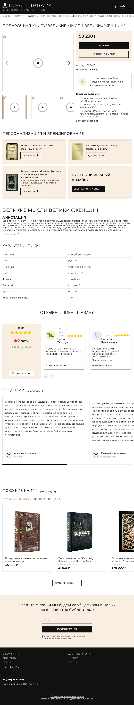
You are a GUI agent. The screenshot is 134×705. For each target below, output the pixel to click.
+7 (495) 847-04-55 (13, 679)
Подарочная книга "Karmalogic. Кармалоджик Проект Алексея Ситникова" (77, 560)
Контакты (9, 657)
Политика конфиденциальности (57, 638)
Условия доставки (87, 120)
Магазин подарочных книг (54, 699)
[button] (69, 63)
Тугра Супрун (62, 341)
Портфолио (10, 666)
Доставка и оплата (81, 653)
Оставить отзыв (21, 373)
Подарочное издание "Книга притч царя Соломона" (26, 560)
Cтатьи (72, 662)
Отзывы (8, 662)
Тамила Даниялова (109, 341)
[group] (38, 63)
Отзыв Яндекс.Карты (56, 365)
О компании (11, 653)
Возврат (73, 657)
